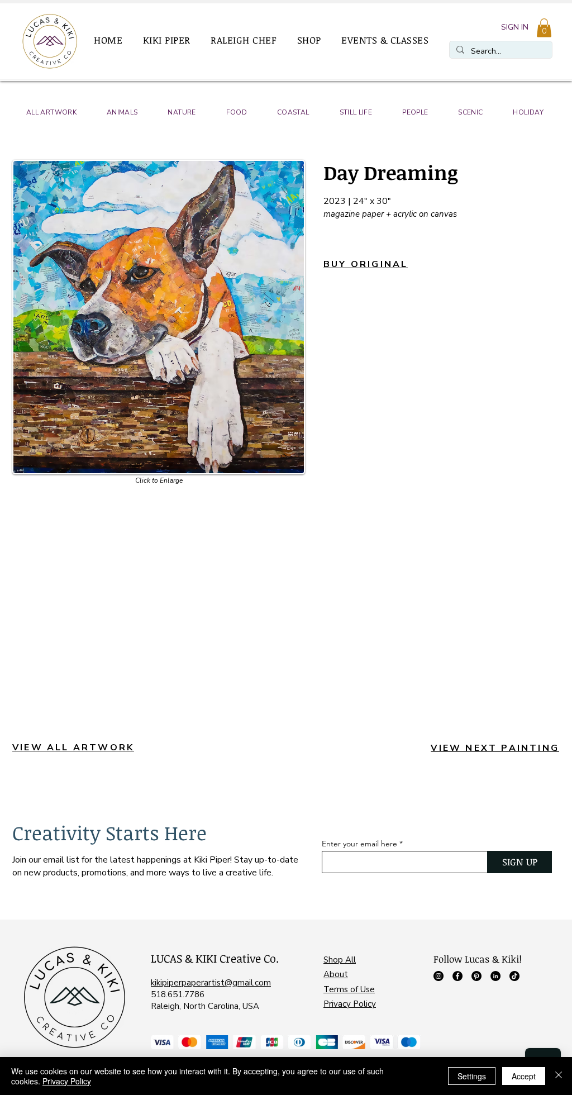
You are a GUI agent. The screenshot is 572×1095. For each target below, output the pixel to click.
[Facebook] (457, 976)
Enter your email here (359, 844)
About (335, 974)
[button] (171, 40)
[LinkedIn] (495, 976)
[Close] (558, 1076)
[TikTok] (514, 976)
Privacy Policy (349, 1004)
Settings (471, 1076)
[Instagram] (438, 976)
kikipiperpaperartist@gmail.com (211, 982)
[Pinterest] (476, 976)
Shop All (339, 959)
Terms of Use (349, 989)
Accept (524, 1076)
